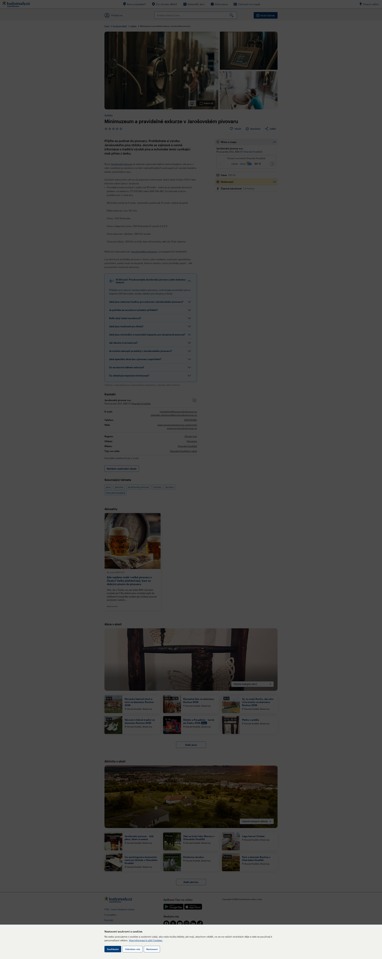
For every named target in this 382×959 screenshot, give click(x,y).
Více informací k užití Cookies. (146, 940)
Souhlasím (113, 949)
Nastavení (152, 949)
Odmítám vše (132, 949)
